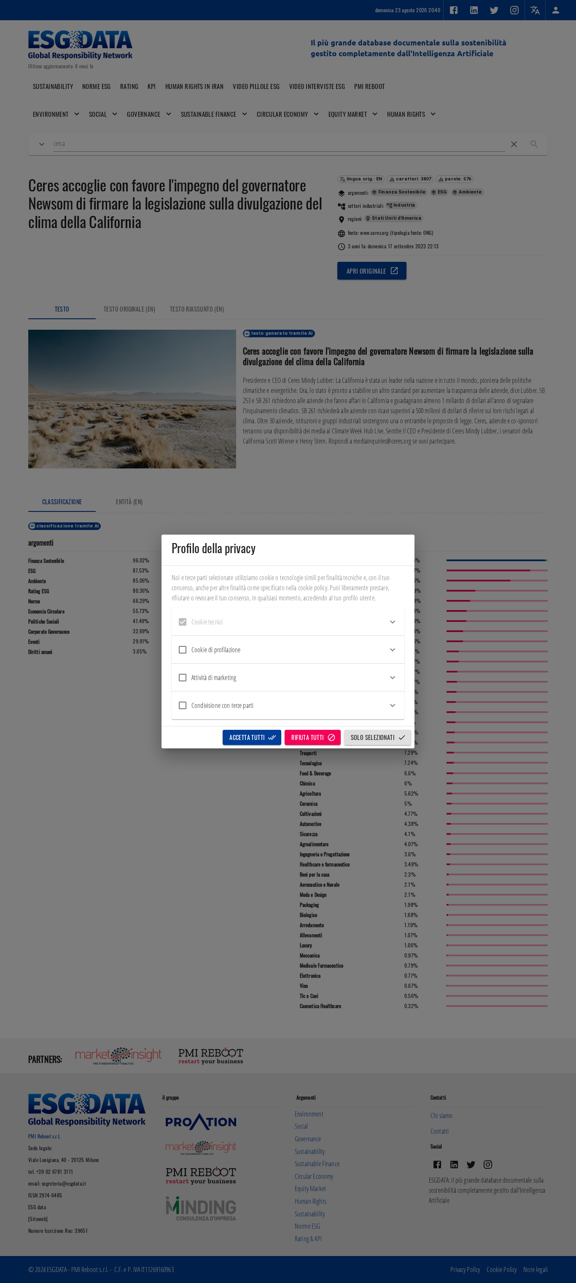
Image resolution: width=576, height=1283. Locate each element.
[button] (288, 622)
